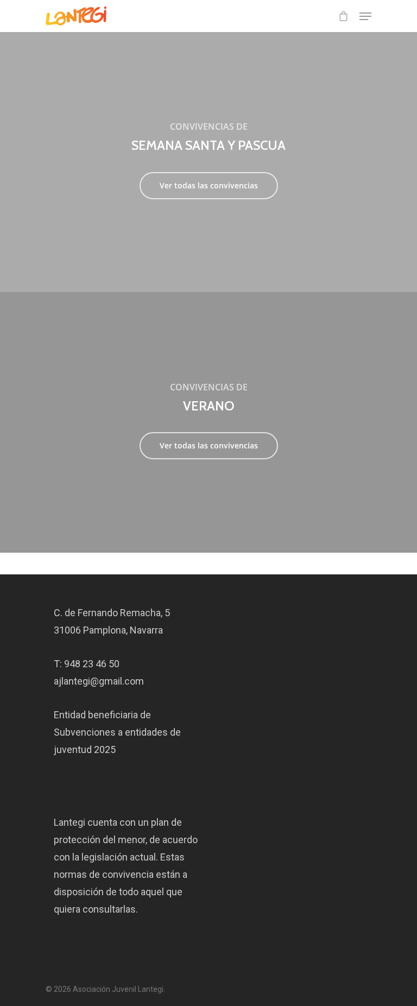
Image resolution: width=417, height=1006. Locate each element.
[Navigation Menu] (365, 16)
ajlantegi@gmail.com (99, 681)
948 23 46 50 (91, 663)
